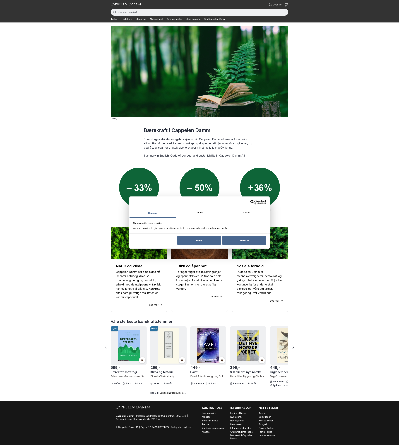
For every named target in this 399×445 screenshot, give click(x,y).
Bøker (114, 19)
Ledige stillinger (238, 413)
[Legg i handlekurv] (142, 360)
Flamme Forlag (266, 428)
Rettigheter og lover (181, 427)
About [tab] (246, 212)
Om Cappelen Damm (214, 19)
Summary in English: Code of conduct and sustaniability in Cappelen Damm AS (194, 155)
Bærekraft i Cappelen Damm (241, 437)
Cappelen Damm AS (128, 427)
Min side (206, 416)
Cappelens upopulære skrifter (175, 392)
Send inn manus (210, 420)
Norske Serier (266, 420)
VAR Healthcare (267, 435)
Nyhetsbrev (236, 416)
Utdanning (141, 19)
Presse (205, 424)
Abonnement (156, 19)
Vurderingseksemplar (213, 428)
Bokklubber (265, 416)
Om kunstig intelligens (241, 431)
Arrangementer (174, 19)
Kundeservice (209, 413)
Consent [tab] (152, 212)
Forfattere (127, 19)
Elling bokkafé (193, 19)
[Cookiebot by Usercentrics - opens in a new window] (252, 202)
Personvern (236, 424)
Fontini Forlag (265, 431)
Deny (199, 240)
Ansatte (206, 431)
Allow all (244, 240)
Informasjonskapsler (240, 428)
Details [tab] (199, 212)
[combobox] (199, 12)
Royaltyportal (237, 420)
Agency (263, 413)
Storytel (263, 424)
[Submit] (114, 12)
